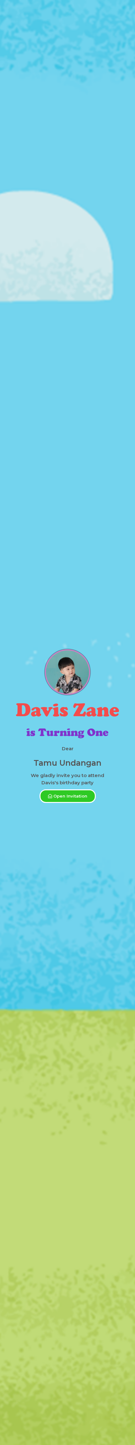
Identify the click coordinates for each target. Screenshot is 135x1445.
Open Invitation (70, 796)
